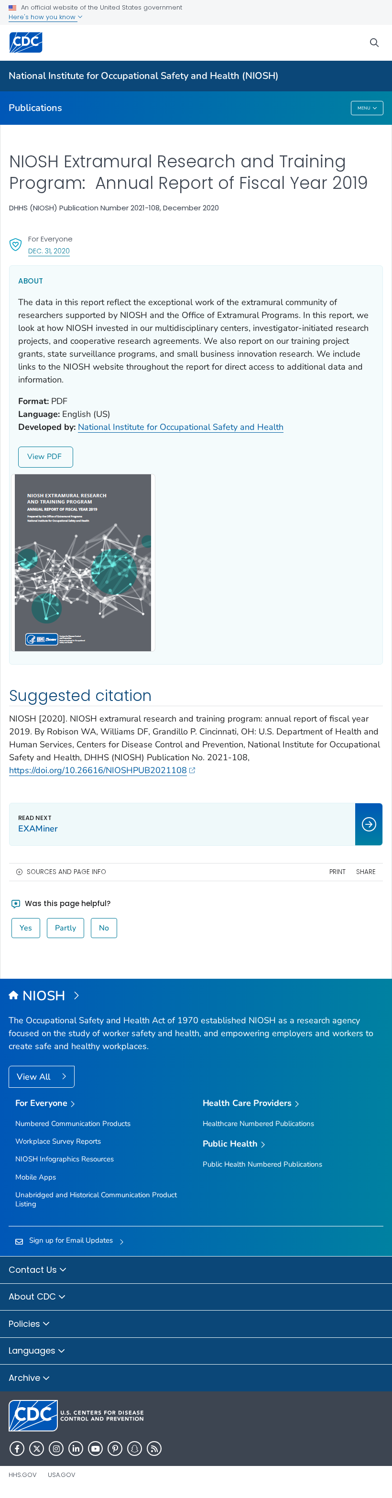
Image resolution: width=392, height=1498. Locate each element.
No (104, 928)
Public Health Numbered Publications (262, 1164)
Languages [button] (33, 1350)
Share (366, 871)
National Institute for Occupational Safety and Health (180, 427)
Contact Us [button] (34, 1270)
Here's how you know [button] (43, 17)
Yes (26, 928)
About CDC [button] (33, 1296)
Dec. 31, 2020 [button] (49, 251)
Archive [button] (26, 1378)
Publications (35, 107)
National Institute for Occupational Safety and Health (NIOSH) (144, 75)
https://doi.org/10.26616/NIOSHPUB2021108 (98, 770)
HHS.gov (23, 1474)
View (35, 456)
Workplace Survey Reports (58, 1141)
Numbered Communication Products (73, 1123)
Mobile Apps (35, 1177)
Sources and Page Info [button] (66, 871)
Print (337, 871)
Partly (65, 928)
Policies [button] (26, 1324)
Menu (364, 108)
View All (35, 1076)
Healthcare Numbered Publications (258, 1123)
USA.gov (62, 1474)
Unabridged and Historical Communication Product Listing (96, 1199)
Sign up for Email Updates (71, 1240)
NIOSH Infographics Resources (64, 1159)
